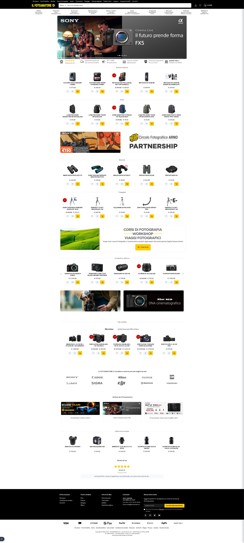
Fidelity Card (107, 1)
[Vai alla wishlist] (200, 5)
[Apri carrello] (205, 5)
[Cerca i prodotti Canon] (97, 377)
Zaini (122, 100)
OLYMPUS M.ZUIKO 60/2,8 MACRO (147, 447)
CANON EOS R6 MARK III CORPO (73, 274)
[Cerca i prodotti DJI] (122, 383)
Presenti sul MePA (175, 63)
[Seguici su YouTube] (159, 515)
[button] (67, 91)
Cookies (156, 528)
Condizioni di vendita (66, 500)
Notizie (53, 1)
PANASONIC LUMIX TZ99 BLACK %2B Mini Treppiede (97, 274)
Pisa (82, 498)
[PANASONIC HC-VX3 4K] (122, 267)
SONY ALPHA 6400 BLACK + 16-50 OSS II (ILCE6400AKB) (98, 345)
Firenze (83, 500)
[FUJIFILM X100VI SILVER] (171, 267)
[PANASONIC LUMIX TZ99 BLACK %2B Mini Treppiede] (97, 267)
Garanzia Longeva (107, 505)
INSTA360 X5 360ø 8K (147, 83)
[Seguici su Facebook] (145, 515)
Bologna (83, 503)
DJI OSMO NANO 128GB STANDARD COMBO (97, 83)
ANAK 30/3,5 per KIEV (72, 446)
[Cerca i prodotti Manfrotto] (147, 383)
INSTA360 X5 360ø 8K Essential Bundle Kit (171, 83)
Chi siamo (36, 1)
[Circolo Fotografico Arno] (153, 142)
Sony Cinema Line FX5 (122, 418)
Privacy (161, 509)
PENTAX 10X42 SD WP (146, 175)
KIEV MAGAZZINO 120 (97, 446)
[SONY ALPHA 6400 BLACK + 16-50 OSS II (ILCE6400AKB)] (98, 338)
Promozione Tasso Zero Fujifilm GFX (164, 418)
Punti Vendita (45, 1)
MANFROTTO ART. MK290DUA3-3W (97, 208)
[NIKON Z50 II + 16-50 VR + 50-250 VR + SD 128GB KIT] (75, 338)
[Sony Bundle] (90, 142)
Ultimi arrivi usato (122, 431)
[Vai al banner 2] (119, 55)
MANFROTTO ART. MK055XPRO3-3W (171, 208)
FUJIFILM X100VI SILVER (171, 274)
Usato (72, 1)
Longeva (115, 1)
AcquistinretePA (125, 1)
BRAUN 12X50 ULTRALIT (121, 175)
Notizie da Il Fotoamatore (123, 397)
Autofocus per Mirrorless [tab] (128, 329)
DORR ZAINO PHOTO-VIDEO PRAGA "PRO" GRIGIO (171, 116)
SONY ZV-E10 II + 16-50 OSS (169, 345)
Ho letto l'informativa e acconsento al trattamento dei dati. (164, 510)
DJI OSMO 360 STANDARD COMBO (72, 83)
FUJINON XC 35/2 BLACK (146, 274)
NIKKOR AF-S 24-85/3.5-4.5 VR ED (122, 447)
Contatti (135, 1)
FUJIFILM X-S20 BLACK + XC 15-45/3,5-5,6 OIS (122, 345)
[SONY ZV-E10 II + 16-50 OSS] (169, 338)
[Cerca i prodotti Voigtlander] (172, 383)
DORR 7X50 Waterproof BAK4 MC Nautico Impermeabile (97, 177)
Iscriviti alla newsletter (174, 505)
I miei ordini (105, 500)
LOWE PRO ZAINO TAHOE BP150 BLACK (97, 116)
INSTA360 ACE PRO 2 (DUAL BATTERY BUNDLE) (122, 83)
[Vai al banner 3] (121, 55)
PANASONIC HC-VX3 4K (122, 274)
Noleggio (87, 1)
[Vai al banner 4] (122, 55)
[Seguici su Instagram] (150, 515)
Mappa (145, 528)
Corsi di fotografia (62, 1)
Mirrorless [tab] (109, 329)
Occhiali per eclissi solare (80, 418)
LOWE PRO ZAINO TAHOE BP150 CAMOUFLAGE (146, 116)
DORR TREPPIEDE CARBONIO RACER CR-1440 (73, 208)
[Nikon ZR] (153, 300)
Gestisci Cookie (164, 528)
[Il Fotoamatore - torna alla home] (43, 5)
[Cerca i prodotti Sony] (72, 377)
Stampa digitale (97, 1)
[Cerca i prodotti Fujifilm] (147, 377)
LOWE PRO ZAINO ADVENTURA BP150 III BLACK (73, 116)
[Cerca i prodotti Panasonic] (72, 383)
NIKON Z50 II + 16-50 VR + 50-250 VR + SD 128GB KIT (75, 345)
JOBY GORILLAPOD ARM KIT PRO (146, 208)
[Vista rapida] (72, 91)
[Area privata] (196, 5)
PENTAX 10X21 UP (171, 175)
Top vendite (122, 322)
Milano (82, 505)
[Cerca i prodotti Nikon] (122, 377)
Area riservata (106, 498)
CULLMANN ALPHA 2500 (122, 207)
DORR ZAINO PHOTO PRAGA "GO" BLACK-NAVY (122, 116)
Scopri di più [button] (144, 247)
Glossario (132, 528)
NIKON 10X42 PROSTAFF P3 (72, 175)
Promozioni (79, 1)
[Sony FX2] (90, 300)
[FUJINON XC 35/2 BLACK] (147, 267)
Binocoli (122, 160)
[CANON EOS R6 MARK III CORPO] (73, 267)
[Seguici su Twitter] (154, 515)
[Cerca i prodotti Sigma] (97, 383)
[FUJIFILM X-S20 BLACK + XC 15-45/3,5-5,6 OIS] (122, 338)
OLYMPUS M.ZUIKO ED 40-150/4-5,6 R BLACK (171, 447)
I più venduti (110, 528)
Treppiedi (122, 192)
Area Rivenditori (101, 528)
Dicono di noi (70, 63)
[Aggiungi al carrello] (77, 91)
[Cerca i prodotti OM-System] (172, 377)
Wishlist (104, 503)
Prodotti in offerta (122, 258)
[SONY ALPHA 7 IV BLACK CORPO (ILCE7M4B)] (145, 338)
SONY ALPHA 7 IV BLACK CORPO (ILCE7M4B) (145, 345)
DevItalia (130, 535)
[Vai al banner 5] (124, 55)
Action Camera (122, 67)
